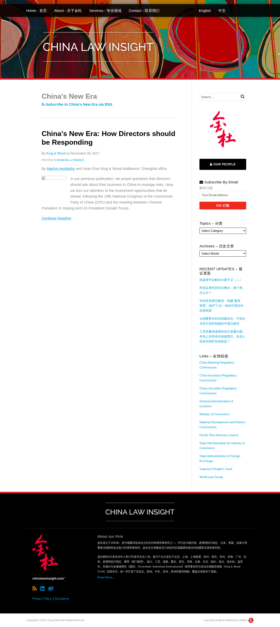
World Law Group (211, 477)
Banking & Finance (70, 160)
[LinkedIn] (42, 589)
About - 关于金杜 (68, 11)
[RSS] (34, 589)
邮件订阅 (206, 188)
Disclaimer (62, 598)
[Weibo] (50, 589)
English (205, 11)
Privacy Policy (42, 598)
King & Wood (56, 153)
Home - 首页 (36, 11)
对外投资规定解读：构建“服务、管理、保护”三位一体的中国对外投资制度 (221, 305)
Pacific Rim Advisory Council (218, 435)
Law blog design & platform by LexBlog (226, 620)
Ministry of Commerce (214, 414)
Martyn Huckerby (61, 169)
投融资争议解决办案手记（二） (220, 279)
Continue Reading (56, 217)
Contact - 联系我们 (144, 11)
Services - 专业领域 (105, 11)
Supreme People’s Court (215, 469)
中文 (222, 11)
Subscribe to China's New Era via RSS (78, 104)
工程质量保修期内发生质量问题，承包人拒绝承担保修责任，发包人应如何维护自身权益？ (222, 336)
